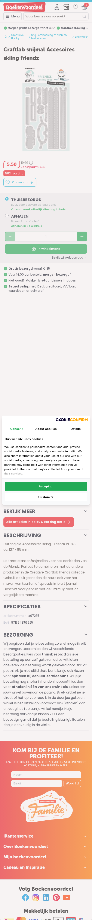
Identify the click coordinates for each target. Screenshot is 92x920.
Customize (46, 497)
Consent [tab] (16, 428)
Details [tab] (76, 428)
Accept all (46, 486)
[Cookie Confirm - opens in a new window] (72, 419)
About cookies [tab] (46, 428)
